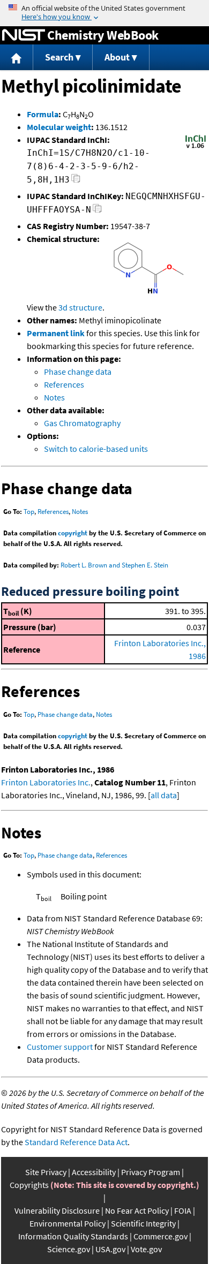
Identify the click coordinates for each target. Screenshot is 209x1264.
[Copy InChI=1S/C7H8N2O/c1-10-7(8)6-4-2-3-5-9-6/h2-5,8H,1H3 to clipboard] (75, 181)
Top (29, 511)
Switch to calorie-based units (96, 448)
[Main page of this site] (16, 57)
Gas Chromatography (82, 423)
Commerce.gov (160, 1236)
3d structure (80, 307)
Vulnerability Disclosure (57, 1210)
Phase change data (77, 371)
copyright (72, 533)
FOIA (182, 1210)
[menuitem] (16, 57)
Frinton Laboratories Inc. (46, 782)
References (64, 384)
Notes (54, 397)
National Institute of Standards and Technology (23, 35)
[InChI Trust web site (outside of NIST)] (195, 147)
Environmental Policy (67, 1223)
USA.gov (110, 1249)
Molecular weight (59, 127)
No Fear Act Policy (137, 1210)
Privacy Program (150, 1172)
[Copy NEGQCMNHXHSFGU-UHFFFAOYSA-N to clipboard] (97, 211)
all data (164, 795)
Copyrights (29, 1184)
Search (59, 57)
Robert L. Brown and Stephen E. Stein (114, 565)
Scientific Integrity (143, 1223)
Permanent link (56, 333)
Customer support (60, 1046)
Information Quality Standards (73, 1236)
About (117, 57)
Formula (42, 114)
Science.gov (68, 1249)
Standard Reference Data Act (76, 1142)
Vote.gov (146, 1249)
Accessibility (94, 1172)
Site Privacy (45, 1172)
